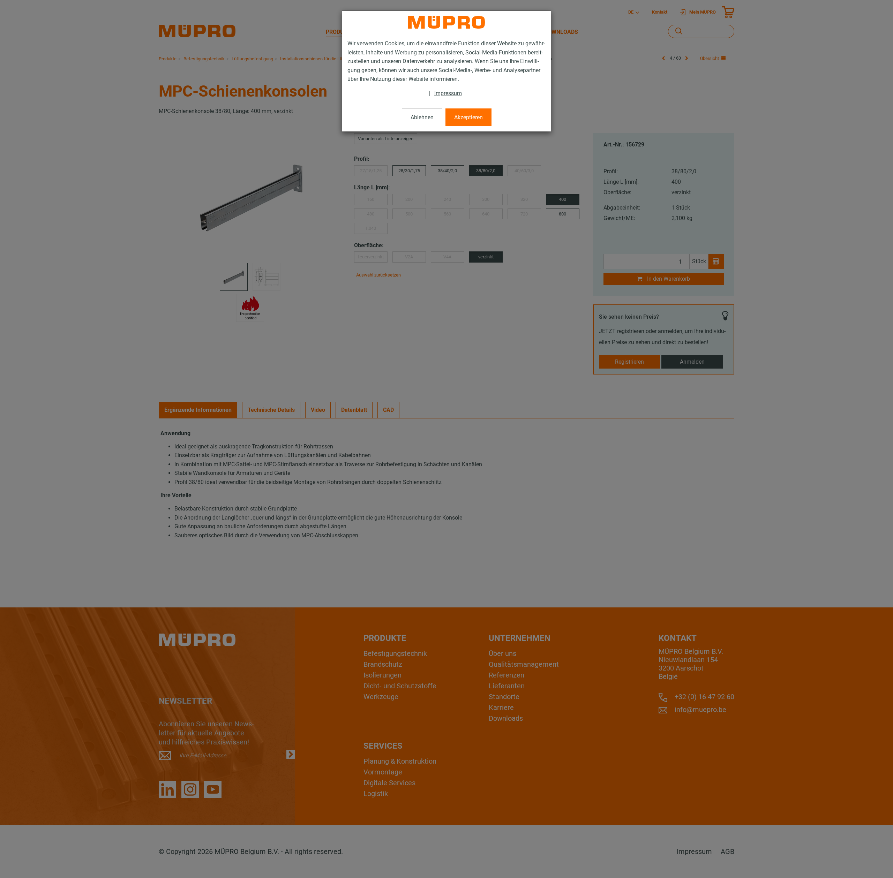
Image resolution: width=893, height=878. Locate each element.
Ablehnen (422, 117)
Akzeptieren (468, 117)
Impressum (448, 93)
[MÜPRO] (446, 22)
